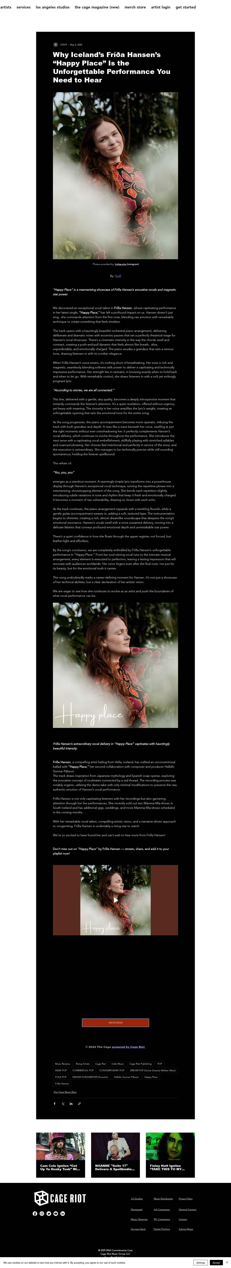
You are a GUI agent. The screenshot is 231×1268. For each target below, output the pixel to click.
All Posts (42, 21)
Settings (200, 1262)
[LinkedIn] (62, 1213)
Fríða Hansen (62, 1083)
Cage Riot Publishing (141, 1063)
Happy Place (151, 1076)
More (152, 21)
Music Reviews (62, 1063)
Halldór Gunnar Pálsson (126, 1076)
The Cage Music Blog (68, 21)
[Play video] (115, 900)
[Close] (227, 1262)
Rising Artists (83, 1063)
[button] (190, 21)
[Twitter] (49, 1213)
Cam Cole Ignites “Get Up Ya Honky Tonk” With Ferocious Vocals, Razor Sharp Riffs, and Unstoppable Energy (60, 1167)
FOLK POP (61, 1076)
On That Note (99, 21)
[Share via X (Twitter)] (62, 1103)
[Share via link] (79, 1103)
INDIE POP (61, 1070)
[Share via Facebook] (54, 1103)
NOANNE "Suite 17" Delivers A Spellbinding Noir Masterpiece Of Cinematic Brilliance (114, 1167)
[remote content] (115, 979)
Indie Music (118, 1063)
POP (159, 1063)
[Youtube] (55, 1213)
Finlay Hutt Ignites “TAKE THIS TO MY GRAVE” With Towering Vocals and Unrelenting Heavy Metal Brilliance (169, 1167)
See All (191, 1126)
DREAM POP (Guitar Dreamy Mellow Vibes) (153, 1070)
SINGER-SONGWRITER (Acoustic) (90, 1076)
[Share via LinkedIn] (71, 1103)
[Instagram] (42, 1213)
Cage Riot (100, 1063)
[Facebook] (35, 1213)
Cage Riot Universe (129, 21)
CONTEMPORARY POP (111, 1070)
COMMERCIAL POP (83, 1070)
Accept (216, 1262)
